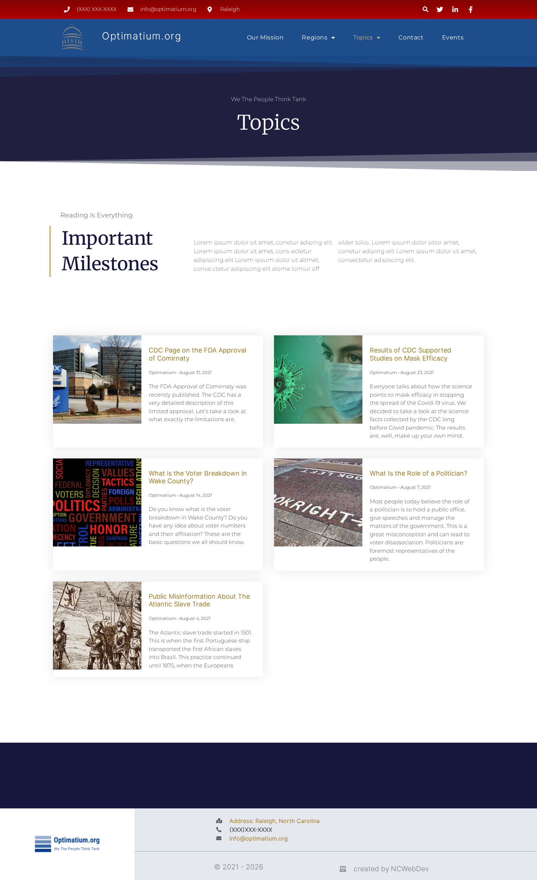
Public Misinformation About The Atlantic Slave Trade (199, 600)
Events (453, 37)
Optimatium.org (141, 36)
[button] (425, 9)
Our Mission (265, 37)
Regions (314, 37)
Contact (411, 37)
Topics (363, 37)
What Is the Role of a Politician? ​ (419, 473)
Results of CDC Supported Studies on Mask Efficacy (410, 354)
